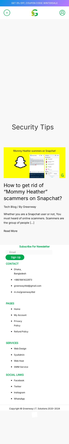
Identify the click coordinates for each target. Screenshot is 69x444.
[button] (8, 423)
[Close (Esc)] (47, 435)
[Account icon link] (62, 13)
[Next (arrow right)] (20, 441)
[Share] (33, 435)
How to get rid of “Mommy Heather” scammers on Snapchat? (33, 191)
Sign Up (16, 257)
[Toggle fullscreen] (20, 435)
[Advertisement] (34, 74)
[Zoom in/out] (6, 435)
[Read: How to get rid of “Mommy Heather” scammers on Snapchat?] (34, 162)
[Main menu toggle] (7, 13)
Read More (10, 231)
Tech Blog (10, 206)
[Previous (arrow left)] (6, 441)
